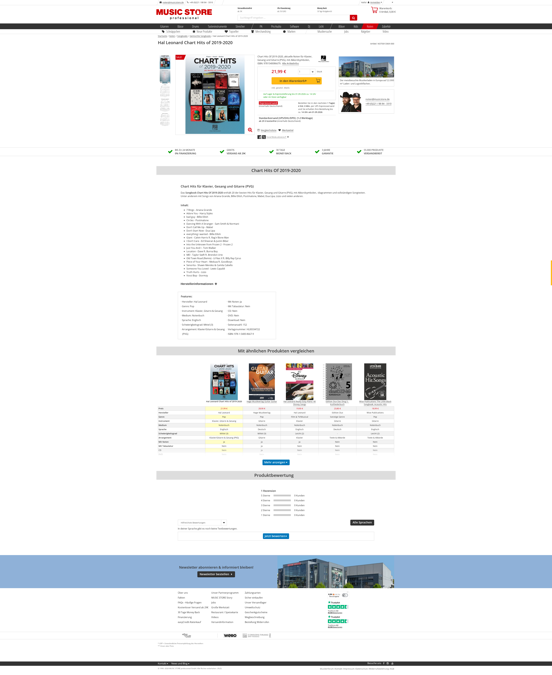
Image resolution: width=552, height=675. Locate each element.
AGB (392, 668)
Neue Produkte (204, 31)
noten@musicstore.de (173, 2)
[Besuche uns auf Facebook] (384, 663)
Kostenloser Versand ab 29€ (193, 607)
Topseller (234, 31)
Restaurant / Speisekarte (224, 612)
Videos (215, 617)
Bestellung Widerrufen (257, 622)
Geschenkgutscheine (256, 612)
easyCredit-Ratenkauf (189, 622)
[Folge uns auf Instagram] (387, 663)
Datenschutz (362, 668)
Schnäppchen (173, 31)
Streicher (240, 26)
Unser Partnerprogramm (225, 592)
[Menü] (347, 592)
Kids (356, 26)
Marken (291, 31)
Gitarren (164, 26)
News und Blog (179, 663)
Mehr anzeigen (274, 462)
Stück (319, 71)
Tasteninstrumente (217, 26)
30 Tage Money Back (189, 612)
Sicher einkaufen (254, 597)
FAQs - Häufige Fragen (190, 602)
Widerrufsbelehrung (379, 668)
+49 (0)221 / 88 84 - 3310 (378, 103)
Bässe (180, 26)
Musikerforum (327, 668)
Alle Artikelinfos (290, 63)
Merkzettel (287, 130)
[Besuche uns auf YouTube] (392, 663)
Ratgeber (365, 31)
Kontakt (162, 663)
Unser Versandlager (256, 602)
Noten (370, 26)
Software (294, 26)
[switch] (345, 595)
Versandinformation (222, 622)
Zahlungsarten (253, 592)
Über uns (183, 592)
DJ (309, 26)
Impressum (349, 668)
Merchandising (263, 31)
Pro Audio (276, 26)
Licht (321, 26)
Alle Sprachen (362, 522)
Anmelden (375, 2)
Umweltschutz (252, 607)
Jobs (346, 31)
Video (386, 31)
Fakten (181, 597)
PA (261, 26)
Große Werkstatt (220, 607)
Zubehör (386, 26)
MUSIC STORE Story (221, 597)
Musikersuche (325, 31)
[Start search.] (353, 18)
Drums (195, 26)
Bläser (342, 26)
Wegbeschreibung (254, 617)
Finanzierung (185, 617)
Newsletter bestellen (214, 574)
